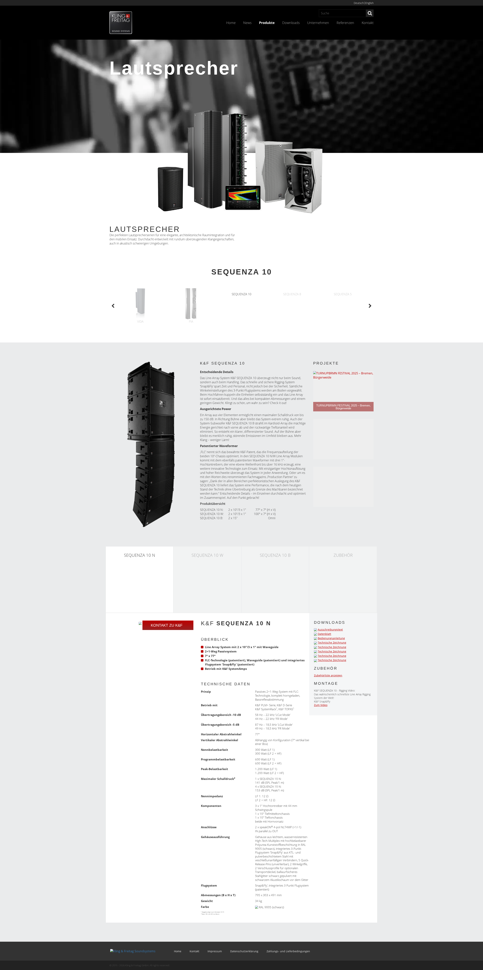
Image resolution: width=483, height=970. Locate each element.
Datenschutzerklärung (244, 951)
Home (231, 22)
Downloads (291, 22)
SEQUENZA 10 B (211, 518)
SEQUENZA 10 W (211, 514)
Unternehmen (318, 22)
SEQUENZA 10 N (260, 456)
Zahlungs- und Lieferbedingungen (288, 951)
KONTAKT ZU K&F (166, 625)
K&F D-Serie (284, 705)
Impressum (215, 951)
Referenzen (345, 22)
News (247, 22)
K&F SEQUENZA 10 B (240, 423)
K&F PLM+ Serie (265, 705)
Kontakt (368, 22)
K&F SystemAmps (234, 669)
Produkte (267, 22)
